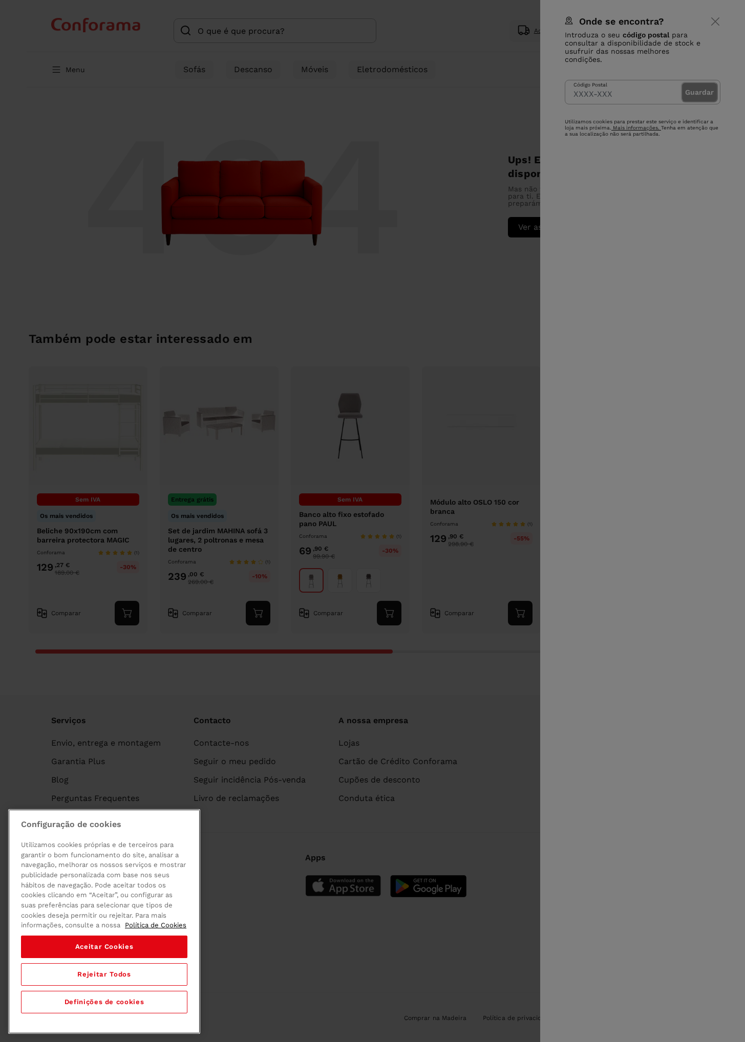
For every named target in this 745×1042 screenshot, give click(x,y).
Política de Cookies (155, 925)
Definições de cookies (104, 1002)
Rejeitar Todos (104, 974)
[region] (104, 921)
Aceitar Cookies (104, 946)
